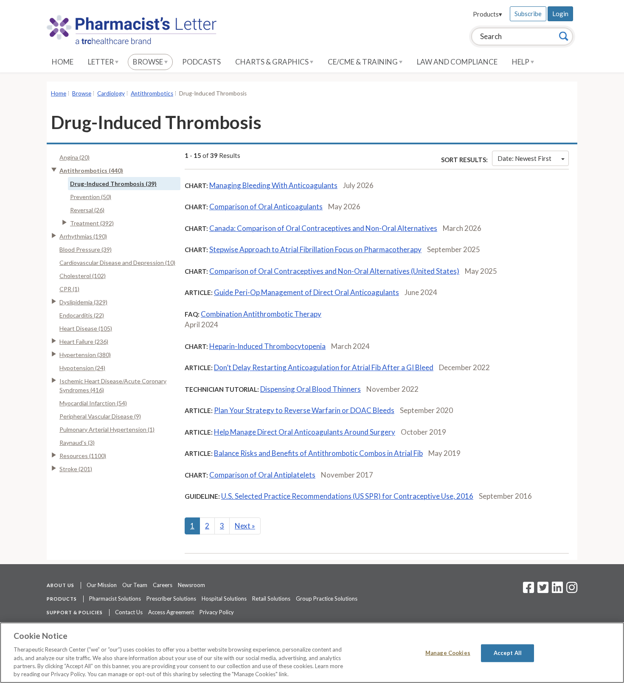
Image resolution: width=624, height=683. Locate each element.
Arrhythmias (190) (83, 236)
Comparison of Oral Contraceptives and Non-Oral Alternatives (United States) (334, 271)
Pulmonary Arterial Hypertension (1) (107, 429)
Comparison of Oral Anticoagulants (266, 206)
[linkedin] (557, 590)
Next (245, 525)
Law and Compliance (457, 61)
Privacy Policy (217, 612)
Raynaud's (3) (77, 442)
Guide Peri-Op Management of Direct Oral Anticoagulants (306, 292)
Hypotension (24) (82, 367)
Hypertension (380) (85, 354)
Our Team (134, 585)
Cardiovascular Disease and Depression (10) (117, 262)
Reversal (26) (87, 210)
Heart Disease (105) (85, 328)
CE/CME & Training (363, 61)
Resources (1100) (82, 455)
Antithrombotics (152, 93)
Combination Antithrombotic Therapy (261, 313)
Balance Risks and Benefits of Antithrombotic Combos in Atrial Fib (318, 453)
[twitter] (541, 590)
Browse (148, 61)
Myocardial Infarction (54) (93, 403)
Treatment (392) (92, 223)
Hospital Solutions (224, 598)
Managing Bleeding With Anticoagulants (273, 185)
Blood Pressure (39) (85, 249)
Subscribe (528, 13)
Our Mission (102, 585)
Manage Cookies (447, 652)
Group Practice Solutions (326, 598)
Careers (162, 585)
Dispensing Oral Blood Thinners (310, 389)
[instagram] (571, 590)
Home (62, 61)
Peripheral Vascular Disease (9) (100, 416)
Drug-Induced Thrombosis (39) (113, 183)
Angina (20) (74, 157)
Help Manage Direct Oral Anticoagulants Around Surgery (304, 431)
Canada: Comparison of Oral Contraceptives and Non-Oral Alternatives (323, 228)
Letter (101, 61)
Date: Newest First (524, 158)
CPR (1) (69, 288)
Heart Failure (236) (83, 341)
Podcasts (201, 61)
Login (560, 13)
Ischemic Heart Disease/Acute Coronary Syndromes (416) (112, 385)
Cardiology (111, 93)
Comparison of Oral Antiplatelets (262, 474)
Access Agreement (171, 612)
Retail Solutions (271, 598)
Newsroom (191, 585)
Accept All (508, 652)
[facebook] (528, 590)
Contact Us (129, 612)
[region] (312, 652)
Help (521, 61)
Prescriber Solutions (171, 598)
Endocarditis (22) (81, 315)
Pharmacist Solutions (115, 598)
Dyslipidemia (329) (83, 302)
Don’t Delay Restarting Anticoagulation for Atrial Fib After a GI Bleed (323, 367)
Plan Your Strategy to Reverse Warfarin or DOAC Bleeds (304, 410)
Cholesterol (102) (82, 275)
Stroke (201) (75, 468)
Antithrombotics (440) (91, 170)
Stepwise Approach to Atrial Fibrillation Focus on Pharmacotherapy (315, 249)
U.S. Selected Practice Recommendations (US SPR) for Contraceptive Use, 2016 (347, 496)
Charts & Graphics (272, 61)
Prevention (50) (90, 196)
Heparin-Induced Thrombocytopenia (267, 346)
